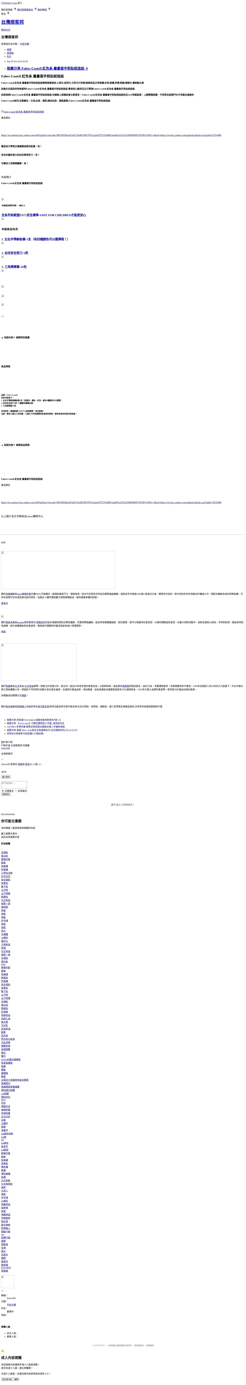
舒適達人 (21, 706)
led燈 (3, 1137)
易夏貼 (4, 883)
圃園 (3, 1258)
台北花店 (5, 1116)
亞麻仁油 (5, 1018)
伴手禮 (4, 920)
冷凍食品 (5, 944)
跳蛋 (3, 1211)
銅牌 (3, 1127)
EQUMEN (6, 1267)
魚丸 (3, 931)
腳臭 (3, 863)
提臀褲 (4, 1271)
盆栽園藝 (5, 1049)
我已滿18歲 (7, 1379)
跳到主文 (5, 30)
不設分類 (24, 44)
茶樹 (3, 1248)
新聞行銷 (5, 1237)
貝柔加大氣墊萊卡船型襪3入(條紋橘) (25, 733)
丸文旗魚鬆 (7, 1184)
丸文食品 (29, 686)
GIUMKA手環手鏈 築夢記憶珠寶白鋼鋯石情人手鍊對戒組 (36, 727)
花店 (3, 1103)
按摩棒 (4, 1208)
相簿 (9, 49)
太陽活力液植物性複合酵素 (14, 1080)
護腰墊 (4, 1073)
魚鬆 (3, 632)
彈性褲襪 (5, 1174)
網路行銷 (5, 1231)
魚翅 (3, 948)
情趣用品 (5, 1204)
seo (2, 1234)
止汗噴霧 (5, 893)
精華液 (4, 1244)
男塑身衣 (40, 622)
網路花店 (5, 1106)
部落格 (10, 53)
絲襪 (3, 1177)
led (2, 1140)
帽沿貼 (4, 856)
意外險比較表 (8, 1039)
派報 (3, 1120)
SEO (3, 1100)
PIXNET (102, 1345)
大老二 (4, 1191)
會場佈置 (5, 1113)
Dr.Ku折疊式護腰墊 (10, 1059)
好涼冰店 (5, 876)
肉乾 (3, 927)
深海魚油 (5, 1029)
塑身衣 (4, 603)
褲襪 (3, 1170)
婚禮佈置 (5, 1110)
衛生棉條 (5, 1225)
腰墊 (3, 1070)
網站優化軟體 (8, 1090)
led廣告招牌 (7, 1134)
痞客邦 (21, 764)
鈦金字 (4, 1146)
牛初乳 (4, 1025)
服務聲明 (150, 1345)
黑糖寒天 (5, 1083)
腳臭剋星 (26, 594)
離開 (16, 1379)
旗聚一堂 (5, 903)
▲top (3, 771)
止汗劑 (4, 890)
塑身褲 (4, 1265)
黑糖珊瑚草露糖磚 (10, 1087)
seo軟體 (5, 1093)
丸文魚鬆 (5, 1180)
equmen (20, 622)
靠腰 (3, 1066)
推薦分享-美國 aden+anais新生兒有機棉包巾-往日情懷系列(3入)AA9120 (42, 730)
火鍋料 (4, 938)
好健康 (4, 1012)
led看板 (4, 1150)
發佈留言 (6, 794)
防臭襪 (4, 869)
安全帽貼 (5, 880)
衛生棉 (9, 706)
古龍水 (4, 1255)
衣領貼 (4, 852)
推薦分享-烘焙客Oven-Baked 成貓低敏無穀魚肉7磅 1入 (34, 720)
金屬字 (4, 1130)
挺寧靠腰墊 (7, 1063)
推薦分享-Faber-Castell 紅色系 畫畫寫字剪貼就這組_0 (47, 68)
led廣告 (4, 1143)
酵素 (3, 1032)
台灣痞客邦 (12, 22)
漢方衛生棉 (43, 706)
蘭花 (3, 1056)
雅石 (3, 1053)
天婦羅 (4, 934)
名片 (9, 56)
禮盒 (24, 695)
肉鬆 (3, 914)
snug (3, 542)
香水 (3, 1251)
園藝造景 (5, 1046)
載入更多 (6, 777)
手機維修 (5, 1218)
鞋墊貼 (4, 897)
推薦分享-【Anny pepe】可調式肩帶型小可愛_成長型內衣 (35, 723)
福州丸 (4, 941)
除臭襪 (9, 594)
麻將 (3, 1187)
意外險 (4, 1036)
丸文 (17, 686)
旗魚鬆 (125, 686)
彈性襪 (4, 1167)
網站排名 (5, 1097)
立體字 (4, 1123)
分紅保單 (5, 1042)
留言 (27, 764)
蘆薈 (3, 1241)
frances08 (5, 748)
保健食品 (5, 1015)
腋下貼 (4, 886)
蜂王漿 (4, 1022)
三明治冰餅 (7, 873)
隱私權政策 (139, 1345)
